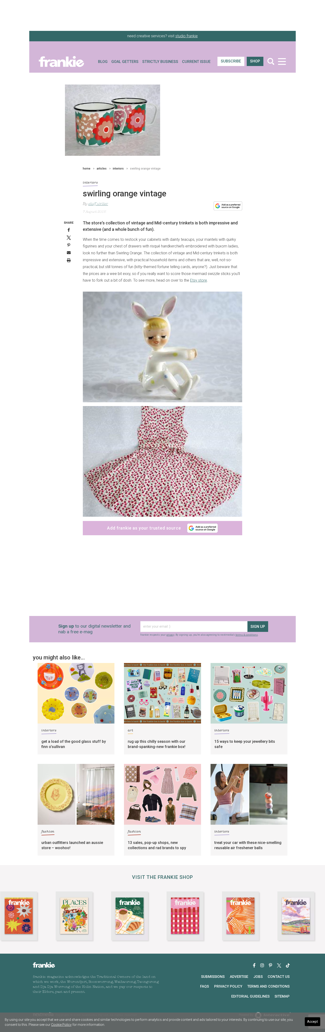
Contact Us (279, 977)
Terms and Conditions (268, 986)
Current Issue (196, 61)
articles (102, 168)
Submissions (213, 977)
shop (255, 61)
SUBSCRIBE (231, 61)
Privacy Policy (228, 986)
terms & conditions (247, 634)
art (130, 730)
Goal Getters (124, 61)
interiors (118, 168)
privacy (170, 634)
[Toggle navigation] (281, 61)
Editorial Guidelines (250, 996)
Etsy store (198, 280)
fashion (47, 831)
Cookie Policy (61, 1025)
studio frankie (186, 36)
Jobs (258, 977)
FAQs (204, 986)
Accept (312, 1021)
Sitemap (282, 996)
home (86, 168)
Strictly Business (160, 61)
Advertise (239, 977)
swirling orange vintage (145, 168)
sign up (258, 626)
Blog (103, 61)
